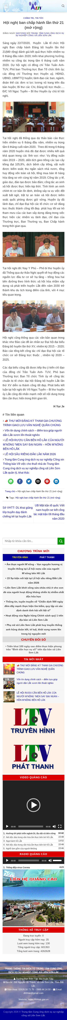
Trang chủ (10, 491)
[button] (33, 805)
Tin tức (39, 18)
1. (29, 833)
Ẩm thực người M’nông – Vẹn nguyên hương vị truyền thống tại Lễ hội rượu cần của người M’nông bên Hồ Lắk (34, 568)
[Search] (63, 6)
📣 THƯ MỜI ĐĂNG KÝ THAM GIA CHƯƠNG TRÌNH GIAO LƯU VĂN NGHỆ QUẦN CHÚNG (40, 669)
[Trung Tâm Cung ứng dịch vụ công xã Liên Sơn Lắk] (33, 6)
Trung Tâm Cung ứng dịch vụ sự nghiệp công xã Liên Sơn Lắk (40, 34)
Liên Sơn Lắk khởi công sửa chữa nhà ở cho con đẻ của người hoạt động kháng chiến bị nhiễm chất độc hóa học (33, 592)
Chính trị (28, 18)
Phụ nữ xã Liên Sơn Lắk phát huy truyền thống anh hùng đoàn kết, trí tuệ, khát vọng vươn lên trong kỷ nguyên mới (34, 629)
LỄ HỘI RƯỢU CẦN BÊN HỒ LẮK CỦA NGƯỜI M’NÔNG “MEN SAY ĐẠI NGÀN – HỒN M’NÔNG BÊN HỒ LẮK (33, 444)
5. (20, 848)
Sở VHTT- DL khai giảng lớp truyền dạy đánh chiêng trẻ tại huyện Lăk (18, 512)
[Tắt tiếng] (54, 826)
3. (12, 841)
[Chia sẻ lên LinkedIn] (56, 481)
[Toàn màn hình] (60, 826)
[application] (33, 805)
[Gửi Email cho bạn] (38, 481)
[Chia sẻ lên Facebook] (20, 481)
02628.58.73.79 (26, 989)
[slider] (58, 860)
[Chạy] (7, 826)
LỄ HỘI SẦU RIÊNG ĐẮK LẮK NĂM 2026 (30, 454)
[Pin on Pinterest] (47, 481)
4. (28, 844)
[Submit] (61, 541)
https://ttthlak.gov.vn (38, 999)
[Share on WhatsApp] (11, 481)
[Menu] (6, 6)
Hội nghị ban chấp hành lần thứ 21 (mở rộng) (37, 497)
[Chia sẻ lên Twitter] (29, 481)
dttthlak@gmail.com (33, 993)
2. (28, 837)
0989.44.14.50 (43, 989)
